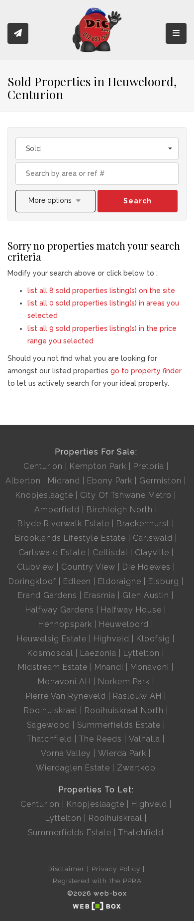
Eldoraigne (119, 581)
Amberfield (57, 509)
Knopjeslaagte (44, 495)
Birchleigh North (120, 509)
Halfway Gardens (59, 609)
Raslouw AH (137, 696)
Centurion (43, 466)
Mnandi (109, 667)
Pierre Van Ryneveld (66, 696)
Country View (88, 567)
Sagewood (48, 725)
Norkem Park (124, 681)
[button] (55, 201)
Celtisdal (110, 552)
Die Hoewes (146, 567)
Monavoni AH (64, 681)
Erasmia (99, 595)
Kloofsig (153, 638)
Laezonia (98, 653)
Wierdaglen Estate (73, 767)
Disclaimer (66, 869)
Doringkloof (32, 581)
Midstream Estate (53, 667)
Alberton (23, 480)
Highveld (111, 638)
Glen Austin (145, 595)
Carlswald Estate (52, 552)
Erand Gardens (47, 595)
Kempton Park (98, 466)
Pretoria (148, 466)
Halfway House (131, 609)
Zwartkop (136, 767)
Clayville (152, 552)
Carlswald (153, 538)
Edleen (77, 581)
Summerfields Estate (119, 725)
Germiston (160, 480)
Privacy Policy (116, 869)
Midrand (64, 480)
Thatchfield (49, 739)
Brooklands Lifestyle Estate (70, 538)
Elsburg (163, 581)
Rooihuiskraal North (124, 710)
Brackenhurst (143, 523)
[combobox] (97, 149)
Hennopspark (65, 624)
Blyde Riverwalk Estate (63, 523)
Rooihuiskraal (51, 710)
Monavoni (149, 667)
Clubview (35, 567)
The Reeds (100, 739)
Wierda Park (122, 753)
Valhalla (144, 739)
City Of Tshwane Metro (126, 495)
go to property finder (146, 371)
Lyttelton (141, 653)
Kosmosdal (50, 653)
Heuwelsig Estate (52, 638)
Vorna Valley (66, 753)
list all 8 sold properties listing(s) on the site (101, 291)
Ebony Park (109, 480)
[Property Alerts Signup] (17, 33)
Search (137, 201)
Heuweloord (124, 624)
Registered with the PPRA (97, 881)
